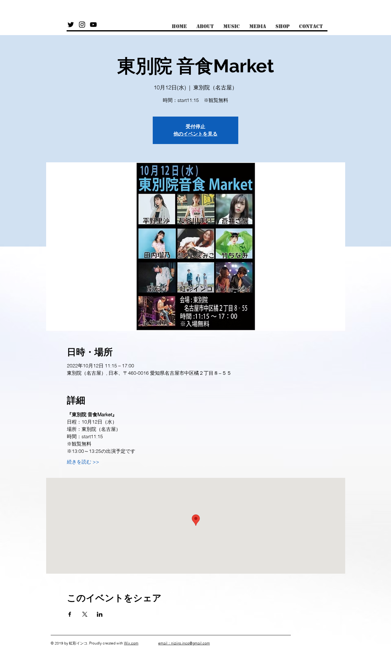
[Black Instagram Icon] (82, 24)
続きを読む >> (83, 462)
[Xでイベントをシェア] (85, 614)
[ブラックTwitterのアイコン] (71, 24)
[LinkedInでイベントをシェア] (100, 614)
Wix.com (131, 643)
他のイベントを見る (195, 134)
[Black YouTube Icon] (93, 24)
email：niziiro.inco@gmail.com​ (184, 643)
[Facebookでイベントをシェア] (70, 614)
